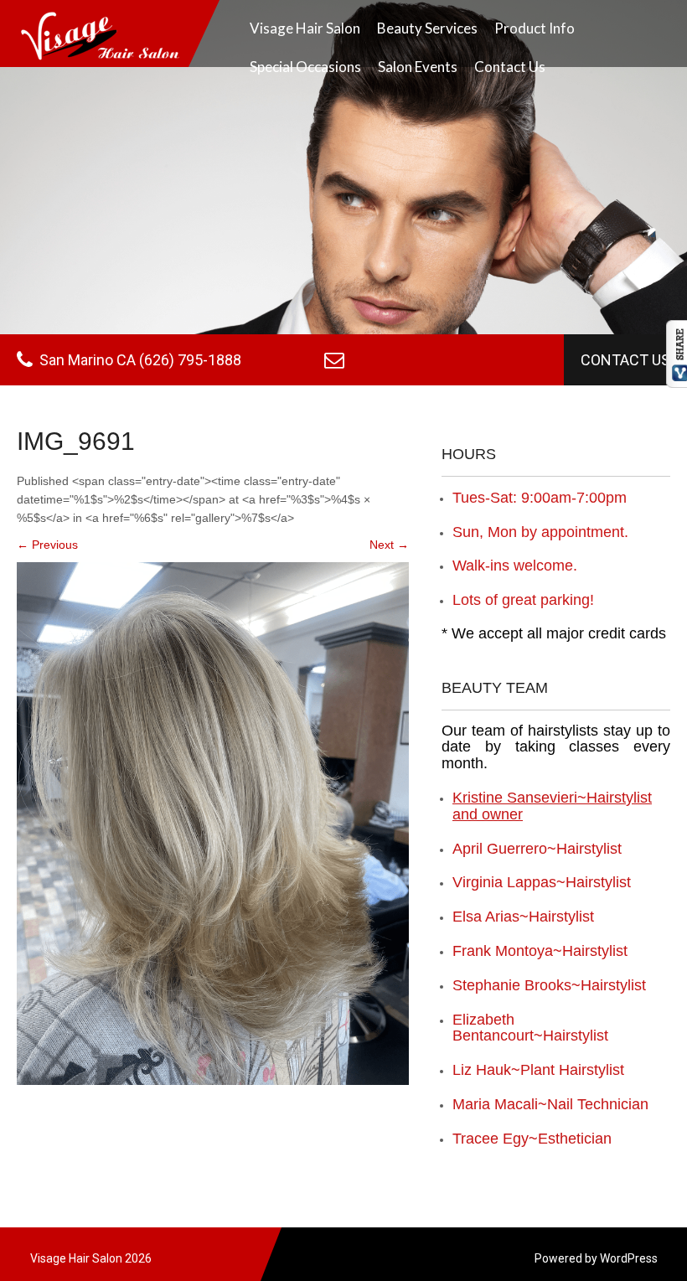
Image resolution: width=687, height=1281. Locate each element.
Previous (47, 544)
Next (389, 544)
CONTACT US (625, 360)
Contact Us (509, 66)
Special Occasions (305, 66)
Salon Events (417, 66)
